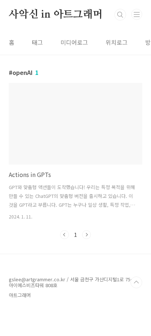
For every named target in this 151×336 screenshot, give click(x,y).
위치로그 (117, 42)
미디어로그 (74, 42)
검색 (120, 14)
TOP (136, 282)
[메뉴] (136, 14)
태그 (37, 42)
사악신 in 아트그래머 (56, 15)
